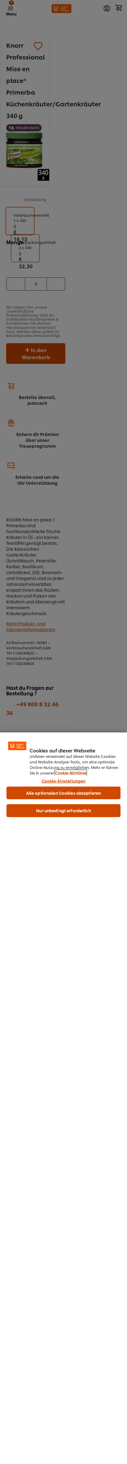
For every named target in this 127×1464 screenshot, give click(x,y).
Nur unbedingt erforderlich (63, 810)
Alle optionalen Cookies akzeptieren (63, 793)
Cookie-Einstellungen (64, 780)
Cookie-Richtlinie (70, 772)
